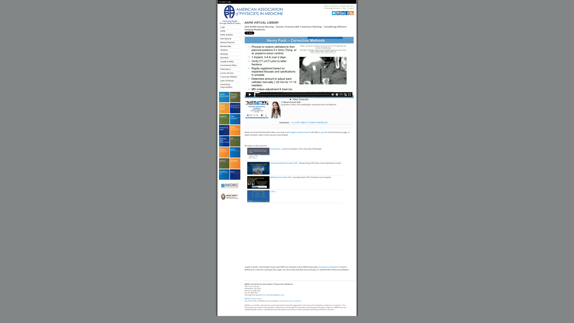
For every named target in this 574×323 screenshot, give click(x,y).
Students (224, 50)
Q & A (272, 191)
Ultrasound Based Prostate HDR (283, 163)
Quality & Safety (227, 61)
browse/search (304, 132)
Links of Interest (227, 80)
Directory (334, 6)
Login (229, 2)
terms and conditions (292, 301)
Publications (225, 69)
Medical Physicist (227, 42)
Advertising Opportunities (226, 85)
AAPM (222, 31)
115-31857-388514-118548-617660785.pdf (309, 122)
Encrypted (222, 2)
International (225, 38)
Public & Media (226, 34)
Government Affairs (228, 65)
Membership (225, 46)
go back (324, 132)
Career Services (346, 6)
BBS (344, 8)
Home (326, 6)
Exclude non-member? (329, 267)
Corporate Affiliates (228, 77)
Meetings (224, 54)
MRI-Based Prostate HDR (280, 177)
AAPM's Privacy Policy (253, 298)
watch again (290, 132)
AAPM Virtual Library (262, 23)
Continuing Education (332, 8)
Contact (351, 8)
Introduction (275, 149)
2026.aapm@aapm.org (275, 295)
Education (224, 57)
